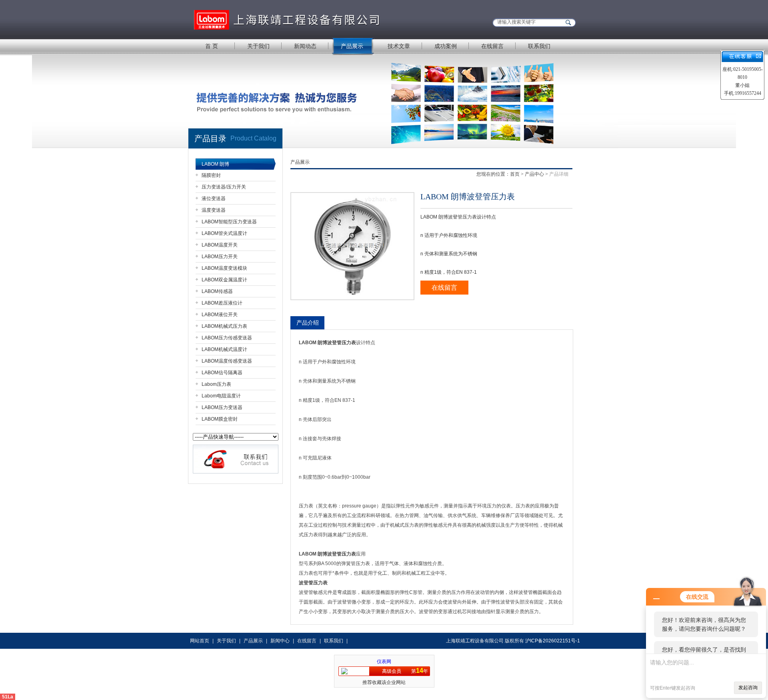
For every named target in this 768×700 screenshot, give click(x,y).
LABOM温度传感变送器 (227, 361)
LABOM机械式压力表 (224, 326)
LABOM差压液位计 (222, 303)
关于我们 (258, 46)
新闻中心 (280, 641)
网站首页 (199, 641)
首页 (515, 174)
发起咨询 (748, 687)
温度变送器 (214, 210)
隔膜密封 (211, 175)
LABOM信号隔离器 (222, 372)
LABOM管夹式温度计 (224, 233)
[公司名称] (288, 19)
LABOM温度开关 (220, 245)
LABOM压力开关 (220, 256)
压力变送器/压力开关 (224, 187)
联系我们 (539, 46)
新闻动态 (305, 46)
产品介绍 (307, 322)
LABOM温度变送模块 (224, 268)
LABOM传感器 (217, 291)
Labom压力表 (216, 384)
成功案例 (445, 46)
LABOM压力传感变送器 (227, 338)
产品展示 (352, 46)
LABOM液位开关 (220, 314)
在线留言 (492, 46)
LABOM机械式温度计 (224, 349)
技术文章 (399, 46)
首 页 (211, 46)
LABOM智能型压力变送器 (229, 222)
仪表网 (384, 661)
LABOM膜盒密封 (220, 419)
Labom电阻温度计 (221, 396)
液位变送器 (214, 198)
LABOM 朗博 (215, 164)
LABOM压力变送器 (222, 407)
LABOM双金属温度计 (224, 280)
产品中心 (534, 174)
